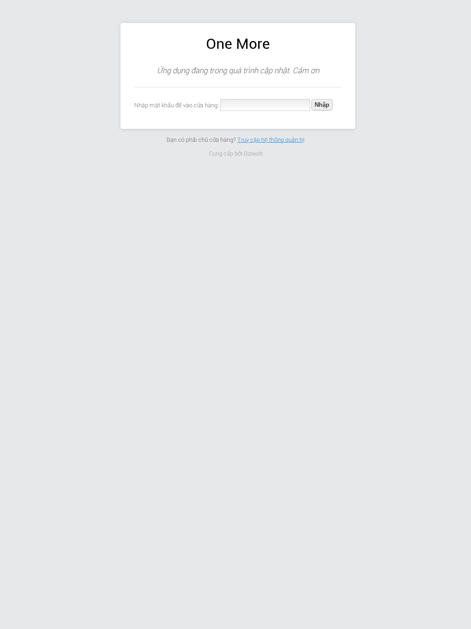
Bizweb (253, 153)
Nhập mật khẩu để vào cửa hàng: (176, 105)
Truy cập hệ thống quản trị (270, 139)
